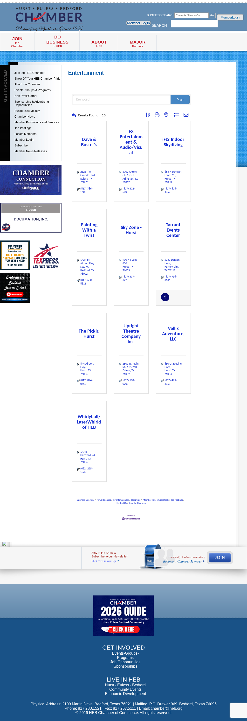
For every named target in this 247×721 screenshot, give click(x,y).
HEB (99, 44)
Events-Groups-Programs (125, 655)
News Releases (104, 500)
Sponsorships (125, 666)
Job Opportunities (125, 662)
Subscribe (21, 145)
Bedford (139, 685)
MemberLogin (230, 17)
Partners (137, 44)
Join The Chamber (137, 503)
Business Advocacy (27, 111)
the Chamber (17, 42)
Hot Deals (135, 500)
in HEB (57, 41)
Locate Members (25, 134)
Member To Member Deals (156, 500)
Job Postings (22, 128)
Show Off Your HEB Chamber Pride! (37, 78)
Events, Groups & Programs (32, 90)
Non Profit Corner (25, 96)
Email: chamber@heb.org (161, 708)
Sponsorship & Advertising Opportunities (31, 103)
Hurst (109, 685)
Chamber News (24, 116)
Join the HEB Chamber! (29, 73)
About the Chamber (27, 84)
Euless (123, 685)
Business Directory (85, 500)
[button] (74, 116)
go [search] (181, 99)
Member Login (138, 23)
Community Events (125, 689)
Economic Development (125, 694)
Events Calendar (121, 500)
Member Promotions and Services (36, 122)
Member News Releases (30, 151)
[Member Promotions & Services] (165, 300)
